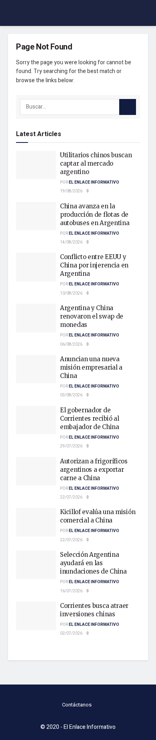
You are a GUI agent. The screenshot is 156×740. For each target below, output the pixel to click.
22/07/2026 (71, 497)
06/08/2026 (71, 344)
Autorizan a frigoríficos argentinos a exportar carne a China (94, 469)
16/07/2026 (71, 591)
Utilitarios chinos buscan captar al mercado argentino (96, 163)
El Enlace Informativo (94, 182)
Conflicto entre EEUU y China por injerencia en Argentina (94, 265)
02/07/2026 (71, 633)
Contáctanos (77, 704)
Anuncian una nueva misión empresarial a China (91, 367)
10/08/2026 (71, 293)
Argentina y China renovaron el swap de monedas (91, 316)
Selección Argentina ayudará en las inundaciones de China (93, 563)
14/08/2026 (71, 242)
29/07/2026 (71, 446)
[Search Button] (127, 107)
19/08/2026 (71, 191)
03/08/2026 (71, 395)
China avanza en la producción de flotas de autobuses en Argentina (94, 214)
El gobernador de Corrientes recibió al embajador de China (89, 418)
